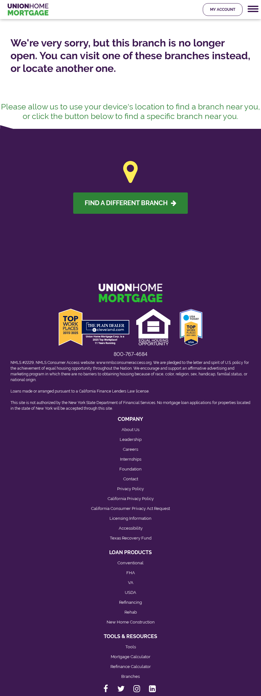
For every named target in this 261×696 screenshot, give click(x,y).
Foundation (130, 469)
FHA (130, 572)
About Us (130, 429)
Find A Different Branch (128, 203)
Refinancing (130, 602)
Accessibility (131, 528)
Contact (130, 479)
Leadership (131, 439)
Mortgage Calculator (131, 656)
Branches (130, 676)
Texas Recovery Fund (131, 538)
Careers (130, 449)
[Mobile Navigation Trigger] (253, 9)
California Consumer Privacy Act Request (130, 508)
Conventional (130, 562)
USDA (130, 592)
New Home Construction (131, 622)
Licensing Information (130, 518)
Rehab (130, 612)
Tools (130, 646)
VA (130, 582)
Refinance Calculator (130, 666)
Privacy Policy (130, 488)
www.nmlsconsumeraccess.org (124, 362)
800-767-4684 (130, 354)
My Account (222, 9)
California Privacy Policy (131, 498)
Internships (130, 459)
